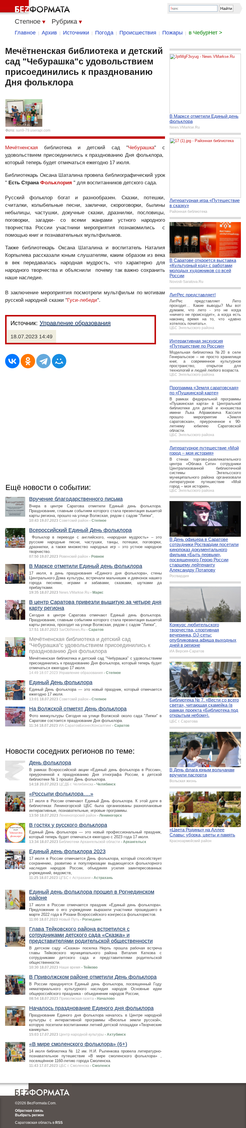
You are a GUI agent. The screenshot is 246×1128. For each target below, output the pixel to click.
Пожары (172, 33)
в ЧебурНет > (205, 33)
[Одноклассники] (28, 361)
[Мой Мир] (59, 361)
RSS (59, 1123)
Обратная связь (29, 1111)
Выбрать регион (29, 1115)
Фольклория (56, 183)
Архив (49, 33)
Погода (104, 33)
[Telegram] (43, 361)
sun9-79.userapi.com (33, 130)
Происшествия (137, 33)
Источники (76, 33)
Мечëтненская (21, 147)
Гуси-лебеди (82, 300)
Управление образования (75, 323)
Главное (25, 33)
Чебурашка (141, 147)
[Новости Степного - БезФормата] (36, 7)
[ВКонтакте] (12, 361)
